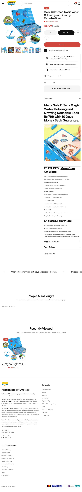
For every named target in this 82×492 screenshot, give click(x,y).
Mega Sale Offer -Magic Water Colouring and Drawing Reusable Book (13, 364)
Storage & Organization (8, 458)
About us (44, 395)
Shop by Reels (5, 475)
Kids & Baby (5, 467)
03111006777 (5, 430)
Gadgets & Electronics (8, 464)
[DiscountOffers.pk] (11, 3)
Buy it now (62, 44)
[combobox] (45, 3)
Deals (3, 472)
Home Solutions (6, 452)
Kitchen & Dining (6, 450)
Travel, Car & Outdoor (7, 469)
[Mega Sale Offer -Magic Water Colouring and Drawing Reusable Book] (14, 349)
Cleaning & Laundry (7, 455)
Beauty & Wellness (7, 461)
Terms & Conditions (47, 409)
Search (44, 392)
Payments (44, 412)
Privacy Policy (45, 415)
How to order (45, 398)
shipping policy (46, 401)
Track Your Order (46, 389)
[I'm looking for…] (22, 3)
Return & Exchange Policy (49, 404)
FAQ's (43, 406)
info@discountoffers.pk (8, 432)
